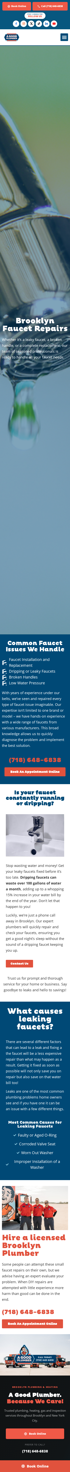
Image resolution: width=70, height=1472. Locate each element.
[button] (64, 37)
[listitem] (16, 24)
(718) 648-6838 (35, 760)
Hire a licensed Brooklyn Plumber (34, 1245)
